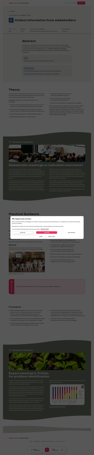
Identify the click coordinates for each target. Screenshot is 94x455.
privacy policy (45, 229)
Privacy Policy (51, 236)
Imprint (41, 236)
